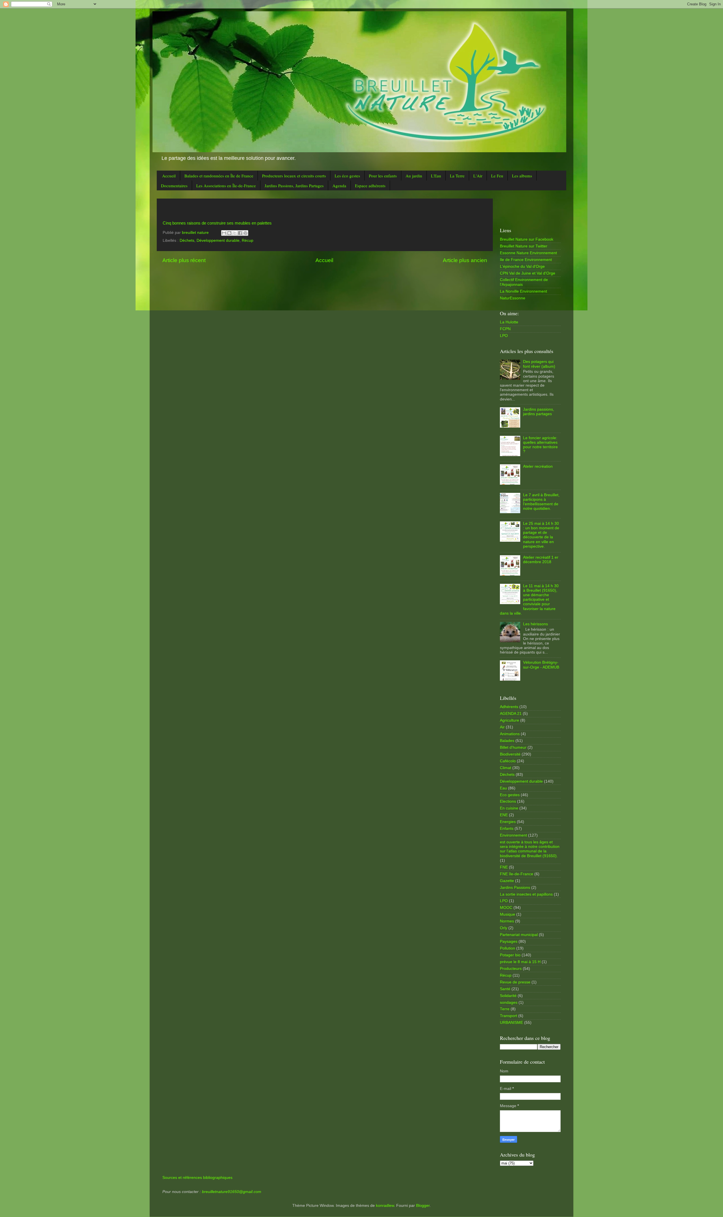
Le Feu (497, 175)
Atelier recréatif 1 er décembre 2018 (540, 559)
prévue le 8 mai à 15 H (520, 962)
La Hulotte (509, 322)
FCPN (505, 329)
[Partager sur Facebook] (240, 233)
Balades (507, 741)
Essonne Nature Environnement (528, 253)
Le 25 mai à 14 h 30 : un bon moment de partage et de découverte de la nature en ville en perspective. (541, 534)
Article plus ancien (465, 260)
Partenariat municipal (519, 935)
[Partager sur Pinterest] (245, 233)
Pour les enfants (383, 175)
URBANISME (511, 1022)
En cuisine (509, 808)
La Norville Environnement (523, 291)
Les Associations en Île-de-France (226, 185)
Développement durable (218, 240)
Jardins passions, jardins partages (538, 411)
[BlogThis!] (229, 233)
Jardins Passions (515, 887)
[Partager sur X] (235, 233)
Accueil (169, 175)
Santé (505, 989)
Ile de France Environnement (526, 260)
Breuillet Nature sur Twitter (523, 246)
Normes (507, 921)
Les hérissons (535, 624)
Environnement (513, 835)
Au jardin (414, 175)
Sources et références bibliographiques (197, 1177)
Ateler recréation (538, 466)
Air (502, 727)
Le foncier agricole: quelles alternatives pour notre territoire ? (540, 445)
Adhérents (509, 707)
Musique (507, 914)
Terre (504, 1009)
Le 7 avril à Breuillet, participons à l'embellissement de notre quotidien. (541, 502)
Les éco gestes (347, 175)
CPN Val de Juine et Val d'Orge (527, 273)
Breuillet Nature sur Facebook (526, 239)
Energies (508, 822)
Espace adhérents (370, 185)
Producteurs (511, 968)
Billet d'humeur (513, 747)
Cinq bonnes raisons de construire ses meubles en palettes (217, 223)
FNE (504, 867)
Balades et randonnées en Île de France (218, 175)
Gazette (507, 881)
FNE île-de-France (516, 874)
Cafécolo (508, 761)
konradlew (385, 1205)
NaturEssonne (512, 298)
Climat (505, 768)
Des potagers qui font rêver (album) (539, 364)
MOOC (506, 907)
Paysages (508, 941)
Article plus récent (184, 260)
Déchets (187, 240)
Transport (508, 1016)
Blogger (423, 1205)
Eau (503, 788)
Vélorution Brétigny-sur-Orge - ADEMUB (541, 664)
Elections (508, 801)
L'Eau (436, 175)
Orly (503, 928)
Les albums (522, 175)
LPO (504, 336)
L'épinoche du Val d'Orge (522, 266)
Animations (510, 734)
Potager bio (510, 955)
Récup (247, 240)
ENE (504, 815)
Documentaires (174, 185)
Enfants (506, 828)
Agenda (339, 185)
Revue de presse (515, 982)
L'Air (477, 175)
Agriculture (509, 720)
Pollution (507, 948)
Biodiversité (510, 754)
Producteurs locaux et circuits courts (294, 175)
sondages (508, 1002)
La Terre (457, 175)
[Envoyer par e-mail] (224, 233)
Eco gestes (510, 795)
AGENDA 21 (511, 713)
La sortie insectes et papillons (526, 894)
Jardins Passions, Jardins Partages (294, 185)
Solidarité (508, 996)
